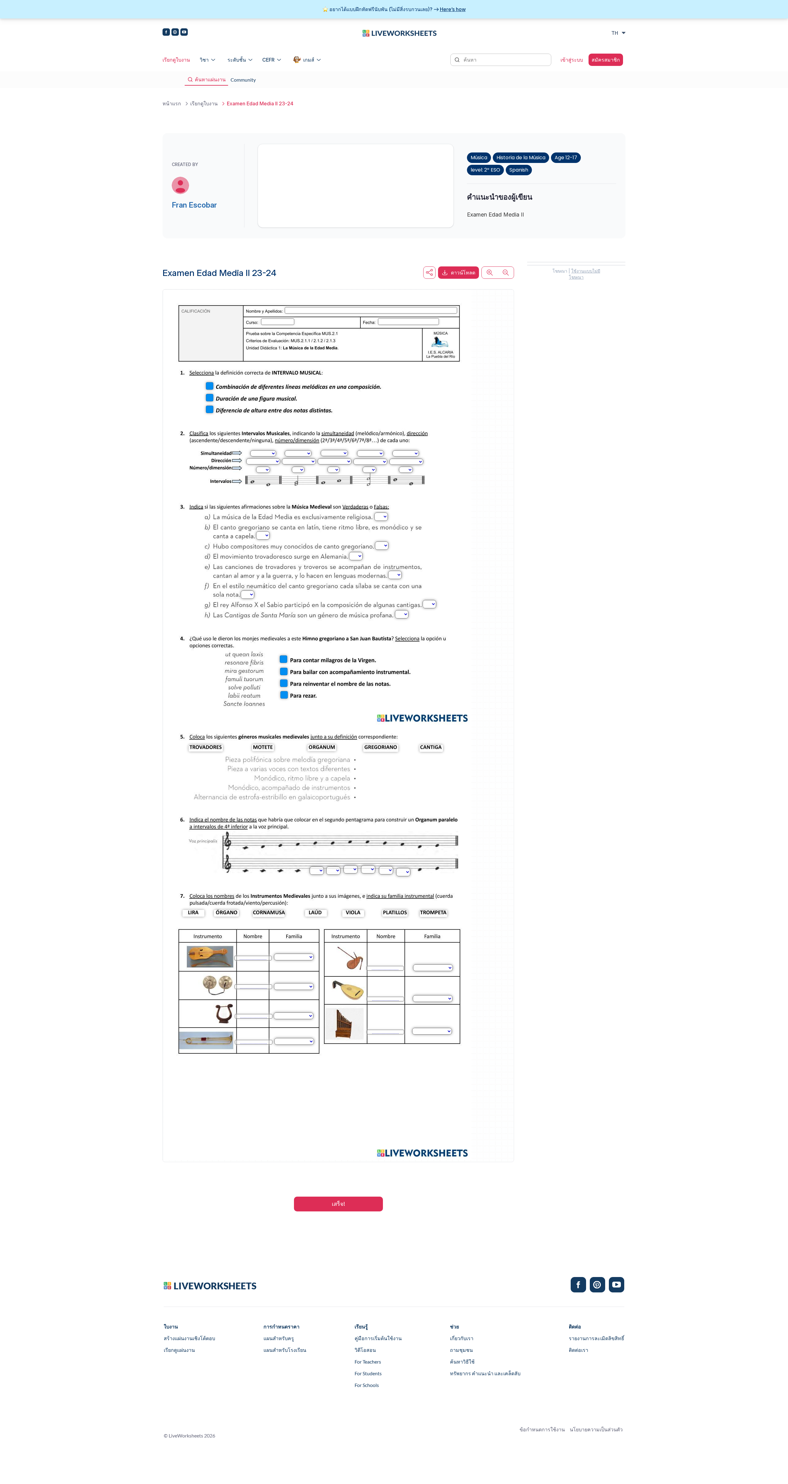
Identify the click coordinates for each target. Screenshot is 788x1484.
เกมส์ (308, 60)
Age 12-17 (566, 157)
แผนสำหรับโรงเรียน (284, 1350)
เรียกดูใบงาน (176, 60)
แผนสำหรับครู (278, 1338)
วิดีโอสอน (365, 1350)
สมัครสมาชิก (606, 60)
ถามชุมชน (461, 1350)
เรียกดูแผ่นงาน (179, 1350)
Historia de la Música (521, 157)
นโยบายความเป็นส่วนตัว (596, 1429)
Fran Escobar (194, 205)
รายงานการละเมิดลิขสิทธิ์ (596, 1338)
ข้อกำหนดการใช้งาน (542, 1429)
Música (479, 157)
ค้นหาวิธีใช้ (462, 1361)
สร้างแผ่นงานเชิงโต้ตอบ (189, 1338)
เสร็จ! (338, 1204)
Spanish (518, 169)
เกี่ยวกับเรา (461, 1338)
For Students (368, 1373)
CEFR (268, 60)
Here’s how (453, 9)
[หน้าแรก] (399, 33)
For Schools (367, 1385)
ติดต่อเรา (578, 1350)
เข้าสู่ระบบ (572, 60)
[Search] (457, 59)
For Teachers (368, 1361)
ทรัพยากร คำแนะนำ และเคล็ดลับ (485, 1373)
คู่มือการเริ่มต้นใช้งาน (378, 1338)
